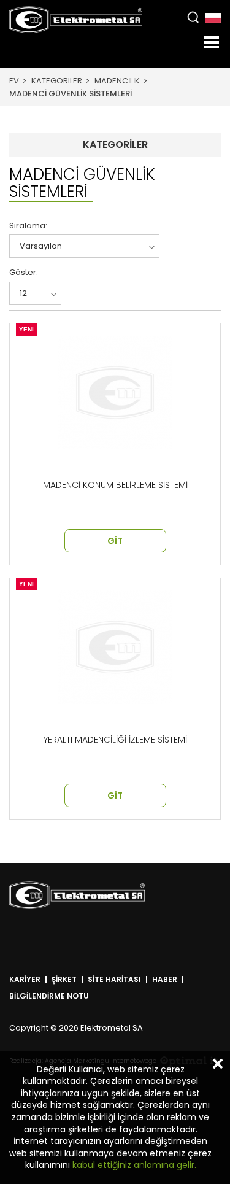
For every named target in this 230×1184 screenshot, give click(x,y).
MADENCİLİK (117, 81)
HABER (164, 979)
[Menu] (211, 42)
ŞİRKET (64, 979)
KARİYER (24, 979)
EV (14, 81)
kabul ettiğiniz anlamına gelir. (133, 1165)
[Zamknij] (218, 1064)
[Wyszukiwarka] (193, 17)
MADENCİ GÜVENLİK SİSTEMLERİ (70, 93)
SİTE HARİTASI (114, 979)
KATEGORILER (56, 81)
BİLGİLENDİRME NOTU (49, 996)
